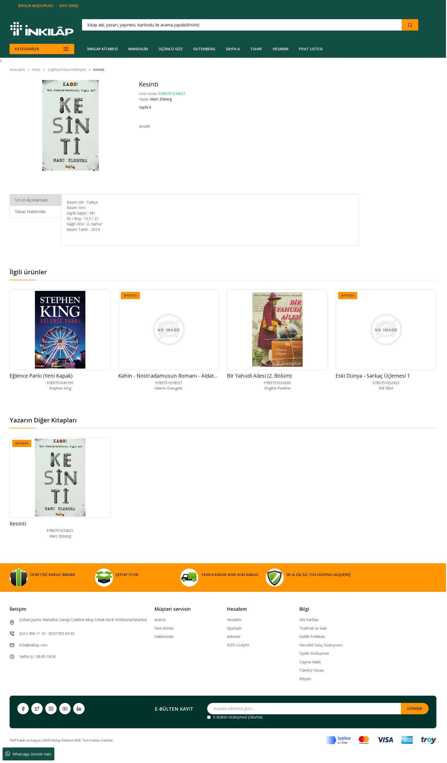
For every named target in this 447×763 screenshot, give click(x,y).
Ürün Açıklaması (31, 200)
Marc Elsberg (161, 99)
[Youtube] (65, 708)
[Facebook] (23, 708)
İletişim (305, 678)
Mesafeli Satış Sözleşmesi (320, 645)
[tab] (36, 200)
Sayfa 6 (145, 107)
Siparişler (234, 628)
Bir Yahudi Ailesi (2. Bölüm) (259, 375)
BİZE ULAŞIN (238, 645)
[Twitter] (37, 708)
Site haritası (309, 619)
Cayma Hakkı (310, 661)
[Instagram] (51, 708)
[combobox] (218, 25)
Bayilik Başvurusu (36, 5)
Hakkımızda (164, 636)
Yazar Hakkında (30, 211)
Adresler (234, 636)
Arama (160, 619)
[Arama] (410, 25)
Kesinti (18, 523)
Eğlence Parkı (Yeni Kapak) (41, 375)
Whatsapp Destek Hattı (32, 754)
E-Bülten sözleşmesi (230, 717)
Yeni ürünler (164, 628)
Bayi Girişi (68, 5)
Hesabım (234, 619)
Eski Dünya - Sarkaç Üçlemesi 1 (373, 375)
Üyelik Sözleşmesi (314, 653)
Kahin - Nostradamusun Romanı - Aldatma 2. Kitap (179, 375)
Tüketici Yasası (311, 670)
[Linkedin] (79, 708)
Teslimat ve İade (313, 628)
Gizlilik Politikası (312, 636)
